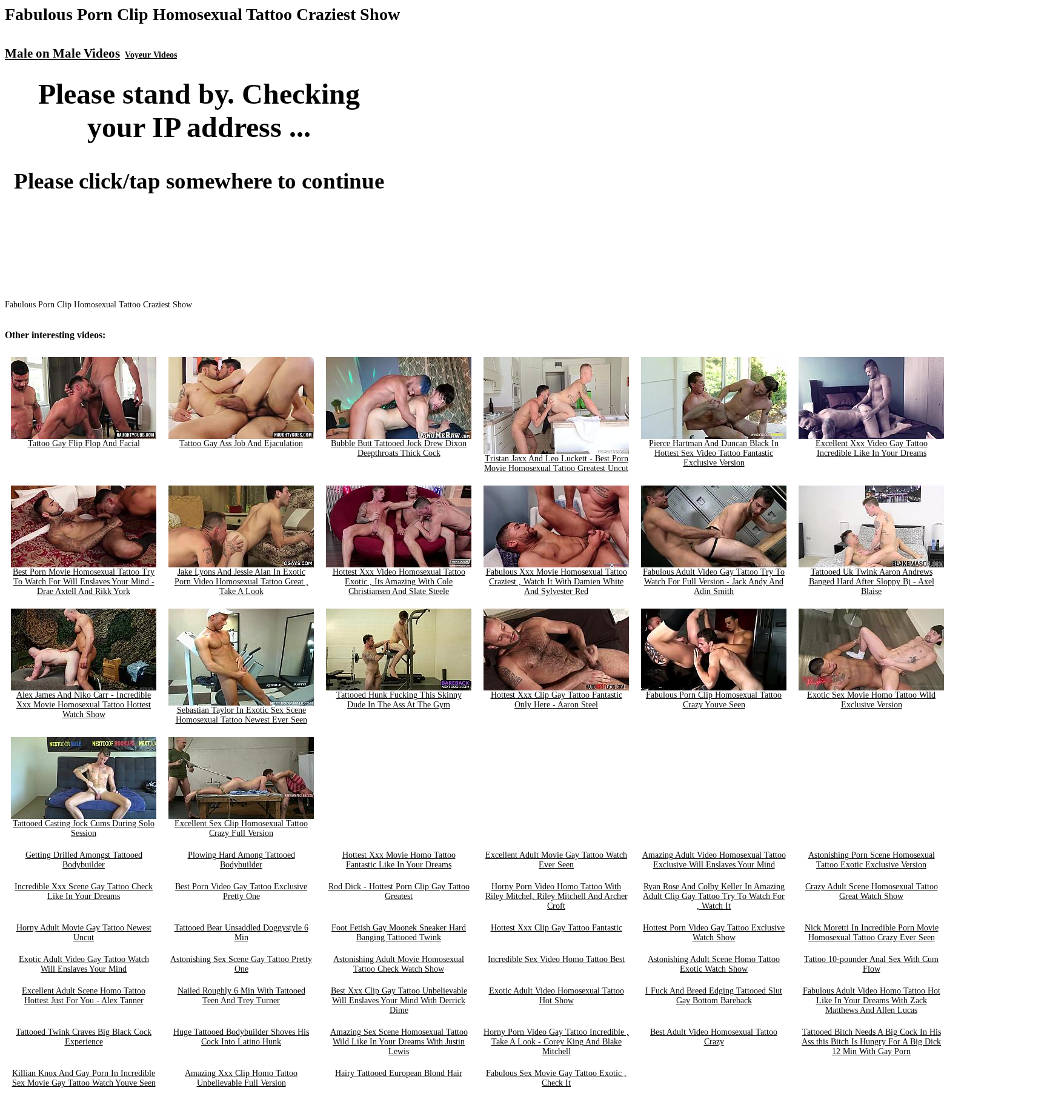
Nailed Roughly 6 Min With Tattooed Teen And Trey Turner (241, 995)
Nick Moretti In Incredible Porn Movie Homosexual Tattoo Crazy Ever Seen (872, 932)
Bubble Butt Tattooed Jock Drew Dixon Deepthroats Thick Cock (399, 448)
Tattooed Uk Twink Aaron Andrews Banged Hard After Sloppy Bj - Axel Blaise (871, 581)
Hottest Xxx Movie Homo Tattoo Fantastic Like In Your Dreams (399, 859)
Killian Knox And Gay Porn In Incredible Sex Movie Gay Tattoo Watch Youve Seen (84, 1078)
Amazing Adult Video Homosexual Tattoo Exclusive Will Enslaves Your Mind (714, 859)
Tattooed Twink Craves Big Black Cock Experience (83, 1036)
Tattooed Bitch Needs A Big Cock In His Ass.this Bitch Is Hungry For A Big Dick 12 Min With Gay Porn (871, 1041)
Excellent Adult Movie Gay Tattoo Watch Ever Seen (556, 859)
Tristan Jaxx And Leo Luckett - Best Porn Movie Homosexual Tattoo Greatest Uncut (556, 463)
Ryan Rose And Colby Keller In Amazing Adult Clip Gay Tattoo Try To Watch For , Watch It (714, 896)
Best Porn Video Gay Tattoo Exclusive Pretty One (241, 891)
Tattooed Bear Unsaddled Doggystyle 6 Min (241, 932)
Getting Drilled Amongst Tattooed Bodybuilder (83, 859)
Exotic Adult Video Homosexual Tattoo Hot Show (556, 995)
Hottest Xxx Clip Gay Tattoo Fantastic (556, 927)
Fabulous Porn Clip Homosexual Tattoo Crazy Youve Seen (714, 699)
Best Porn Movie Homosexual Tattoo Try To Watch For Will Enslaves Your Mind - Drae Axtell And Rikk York (84, 581)
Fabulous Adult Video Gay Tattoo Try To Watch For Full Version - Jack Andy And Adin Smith (714, 581)
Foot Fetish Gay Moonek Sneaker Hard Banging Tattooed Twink (398, 932)
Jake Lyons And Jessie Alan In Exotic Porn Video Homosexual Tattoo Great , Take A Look (241, 581)
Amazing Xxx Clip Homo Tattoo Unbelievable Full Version (241, 1078)
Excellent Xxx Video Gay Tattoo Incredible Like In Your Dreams (872, 448)
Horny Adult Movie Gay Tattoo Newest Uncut (83, 932)
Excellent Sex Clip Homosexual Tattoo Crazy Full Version (241, 828)
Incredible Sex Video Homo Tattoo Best (556, 959)
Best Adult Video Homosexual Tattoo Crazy (713, 1036)
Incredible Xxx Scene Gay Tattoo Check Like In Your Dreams (84, 891)
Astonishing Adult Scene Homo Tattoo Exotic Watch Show (714, 964)
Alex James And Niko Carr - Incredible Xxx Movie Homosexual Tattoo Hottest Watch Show (83, 704)
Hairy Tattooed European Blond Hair (398, 1073)
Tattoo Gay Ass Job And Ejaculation (241, 443)
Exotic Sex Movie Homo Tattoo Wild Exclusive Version (871, 699)
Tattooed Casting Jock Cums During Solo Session (84, 828)
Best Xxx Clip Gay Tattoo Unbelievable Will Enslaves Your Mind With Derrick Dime (399, 1000)
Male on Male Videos (62, 53)
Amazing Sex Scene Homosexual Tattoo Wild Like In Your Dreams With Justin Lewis (399, 1041)
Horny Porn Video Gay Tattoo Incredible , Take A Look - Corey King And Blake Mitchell (556, 1041)
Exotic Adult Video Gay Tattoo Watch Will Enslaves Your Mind (84, 964)
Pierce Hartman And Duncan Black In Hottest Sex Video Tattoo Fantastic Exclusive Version (714, 453)
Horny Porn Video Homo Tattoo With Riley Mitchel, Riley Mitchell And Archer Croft (556, 896)
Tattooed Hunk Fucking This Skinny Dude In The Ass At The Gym (399, 699)
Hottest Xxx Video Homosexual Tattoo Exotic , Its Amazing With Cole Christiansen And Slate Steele (399, 581)
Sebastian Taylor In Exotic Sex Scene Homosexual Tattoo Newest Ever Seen (241, 715)
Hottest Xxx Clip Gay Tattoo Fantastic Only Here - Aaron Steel (556, 699)
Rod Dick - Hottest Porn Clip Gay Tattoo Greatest (399, 891)
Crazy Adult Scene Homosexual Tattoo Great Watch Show (871, 891)
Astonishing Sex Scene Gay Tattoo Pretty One (241, 964)
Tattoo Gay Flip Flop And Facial (84, 443)
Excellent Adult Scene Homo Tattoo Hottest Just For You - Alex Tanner (83, 995)
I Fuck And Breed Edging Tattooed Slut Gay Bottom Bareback (713, 995)
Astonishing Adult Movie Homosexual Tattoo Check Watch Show (398, 964)
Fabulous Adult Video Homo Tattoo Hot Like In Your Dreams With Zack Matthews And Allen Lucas (871, 1000)
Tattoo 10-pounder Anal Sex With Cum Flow (871, 964)
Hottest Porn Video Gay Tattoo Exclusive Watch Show (714, 932)
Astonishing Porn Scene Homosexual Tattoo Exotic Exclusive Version (871, 859)
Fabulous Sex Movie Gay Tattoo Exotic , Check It (556, 1078)
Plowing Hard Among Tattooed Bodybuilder (241, 859)
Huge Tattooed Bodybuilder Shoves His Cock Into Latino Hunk (241, 1036)
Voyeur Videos (151, 54)
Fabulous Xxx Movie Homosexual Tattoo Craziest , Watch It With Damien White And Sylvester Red (556, 581)
